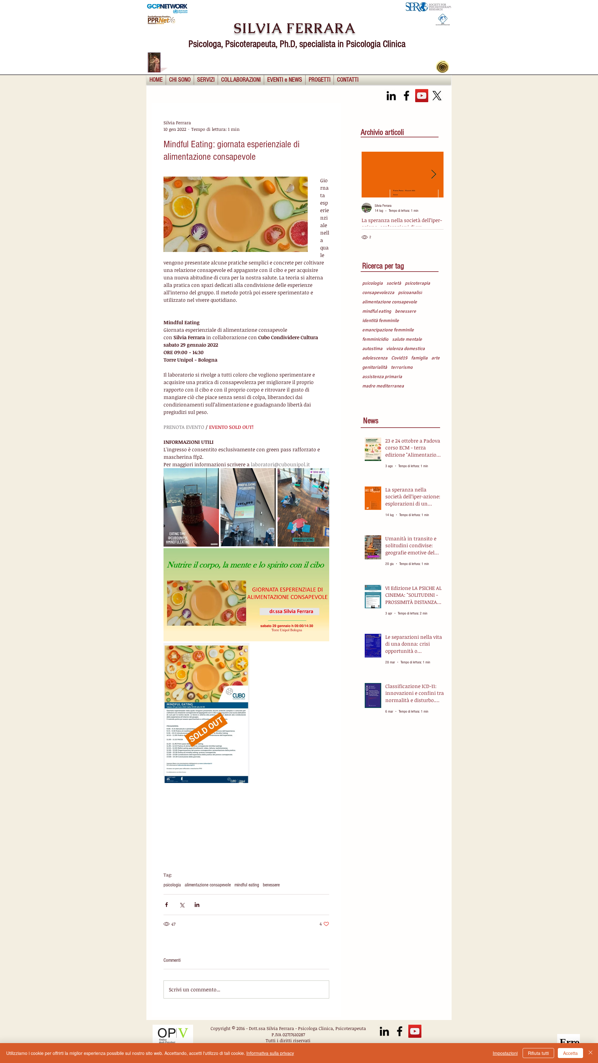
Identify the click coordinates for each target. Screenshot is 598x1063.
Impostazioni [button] (505, 1053)
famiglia (419, 358)
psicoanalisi (410, 292)
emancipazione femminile (388, 330)
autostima (372, 348)
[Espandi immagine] (191, 507)
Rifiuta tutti (538, 1053)
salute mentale (407, 339)
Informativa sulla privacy (270, 1053)
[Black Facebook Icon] (406, 95)
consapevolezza (378, 292)
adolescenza (374, 358)
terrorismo (402, 367)
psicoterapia (417, 283)
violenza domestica (405, 348)
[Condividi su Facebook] (166, 905)
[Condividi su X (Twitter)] (182, 905)
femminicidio (375, 339)
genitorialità (374, 367)
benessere (271, 885)
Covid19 (399, 358)
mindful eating (247, 885)
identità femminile (380, 320)
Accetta (570, 1053)
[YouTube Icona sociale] (421, 95)
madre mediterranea (383, 386)
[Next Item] (433, 174)
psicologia (172, 885)
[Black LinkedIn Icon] (391, 95)
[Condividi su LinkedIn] (197, 905)
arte (435, 358)
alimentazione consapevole (208, 885)
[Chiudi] (590, 1053)
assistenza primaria (382, 376)
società (394, 283)
